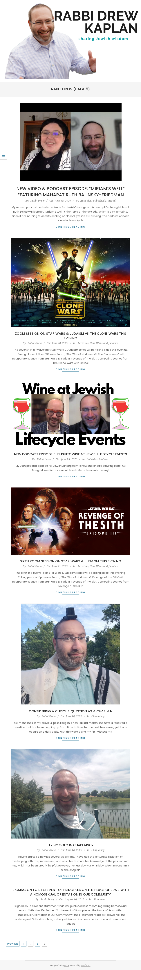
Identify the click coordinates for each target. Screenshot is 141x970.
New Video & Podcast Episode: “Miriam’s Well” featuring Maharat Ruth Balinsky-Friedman (70, 192)
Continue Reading (71, 226)
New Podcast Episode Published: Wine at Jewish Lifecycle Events (70, 454)
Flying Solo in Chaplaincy (71, 845)
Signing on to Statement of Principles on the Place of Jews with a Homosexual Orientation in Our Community (70, 892)
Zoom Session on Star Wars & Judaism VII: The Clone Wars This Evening (70, 335)
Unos (66, 965)
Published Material (104, 200)
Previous (12, 944)
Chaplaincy (97, 716)
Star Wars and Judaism (104, 343)
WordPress (86, 965)
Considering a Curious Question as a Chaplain (70, 711)
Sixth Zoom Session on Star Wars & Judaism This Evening (70, 561)
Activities (85, 200)
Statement (99, 899)
